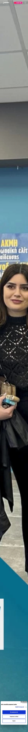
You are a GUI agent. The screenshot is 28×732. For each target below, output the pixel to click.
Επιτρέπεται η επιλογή (14, 716)
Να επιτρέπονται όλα (14, 712)
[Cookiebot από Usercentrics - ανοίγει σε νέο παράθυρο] (20, 702)
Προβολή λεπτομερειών (19, 707)
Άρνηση (14, 721)
